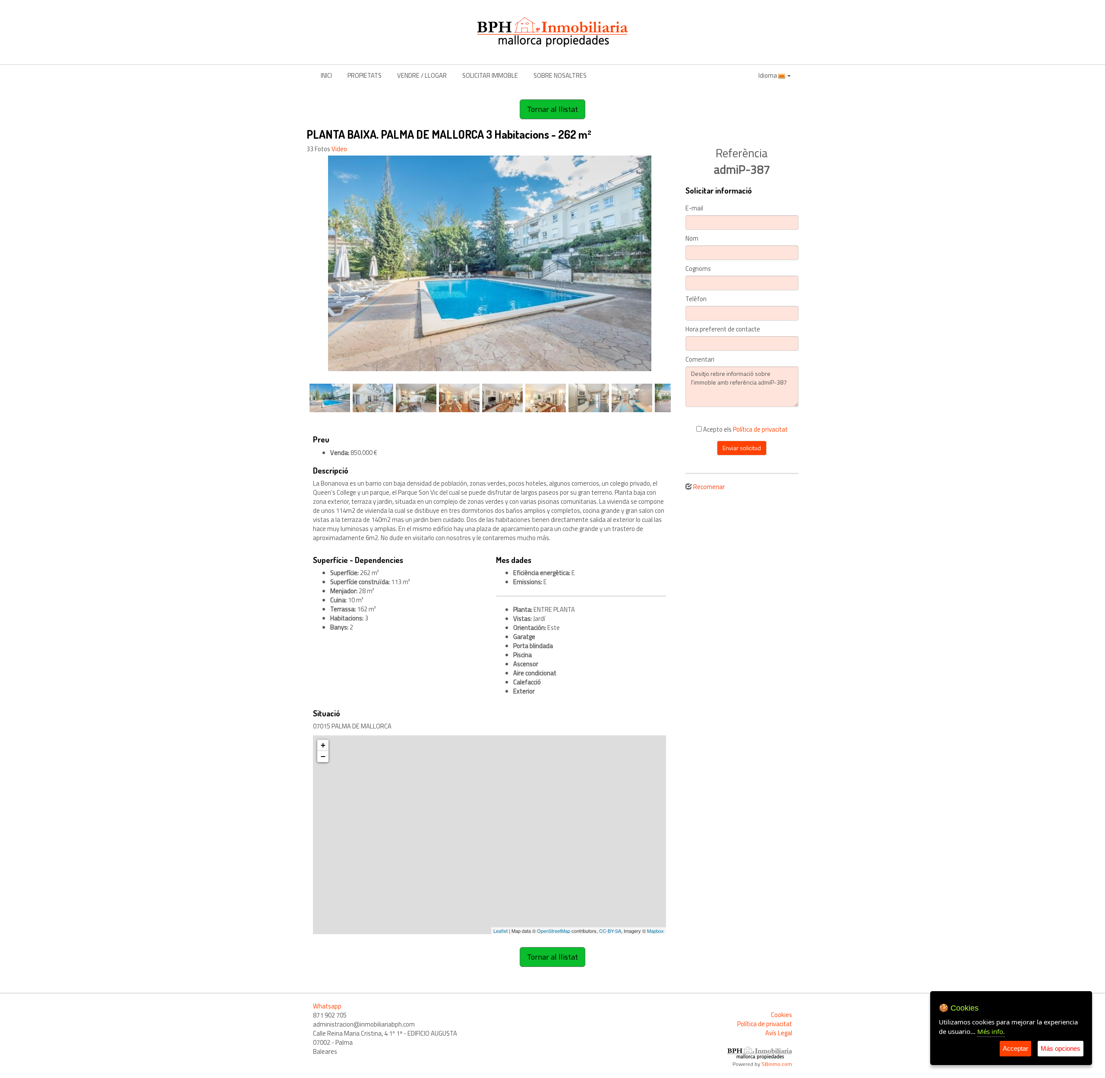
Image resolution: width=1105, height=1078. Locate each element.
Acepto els (745, 429)
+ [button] (323, 745)
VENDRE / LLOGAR (422, 75)
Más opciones (1060, 1048)
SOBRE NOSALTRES (560, 75)
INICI (326, 75)
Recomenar (709, 487)
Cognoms (698, 268)
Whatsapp (327, 1006)
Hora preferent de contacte (722, 329)
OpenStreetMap (553, 930)
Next (683, 263)
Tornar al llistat (552, 109)
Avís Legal (778, 1033)
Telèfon (696, 299)
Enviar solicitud (742, 447)
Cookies (781, 1015)
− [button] (323, 756)
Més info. (991, 1031)
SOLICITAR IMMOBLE (490, 75)
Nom (691, 238)
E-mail (694, 208)
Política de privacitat (760, 429)
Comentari (699, 359)
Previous (295, 263)
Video (339, 149)
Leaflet (500, 930)
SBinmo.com (776, 1064)
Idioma (768, 75)
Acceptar (1015, 1048)
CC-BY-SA (610, 930)
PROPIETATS (364, 75)
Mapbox (655, 930)
